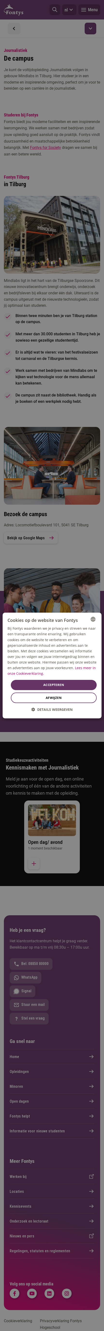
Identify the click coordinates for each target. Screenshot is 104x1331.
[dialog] (52, 665)
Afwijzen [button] (54, 697)
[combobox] (92, 619)
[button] (52, 709)
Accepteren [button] (53, 685)
